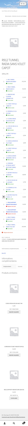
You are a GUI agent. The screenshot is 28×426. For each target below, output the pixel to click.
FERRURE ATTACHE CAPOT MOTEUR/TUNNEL (11, 165)
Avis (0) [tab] (4, 253)
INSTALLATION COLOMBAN (8, 22)
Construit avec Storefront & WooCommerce (13, 417)
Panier (22, 422)
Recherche (14, 423)
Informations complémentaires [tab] (10, 248)
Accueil (5, 20)
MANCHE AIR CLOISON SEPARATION (10, 96)
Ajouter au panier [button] (14, 312)
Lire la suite (14, 398)
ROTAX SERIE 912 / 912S (19, 20)
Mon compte (4, 423)
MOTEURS (10, 20)
